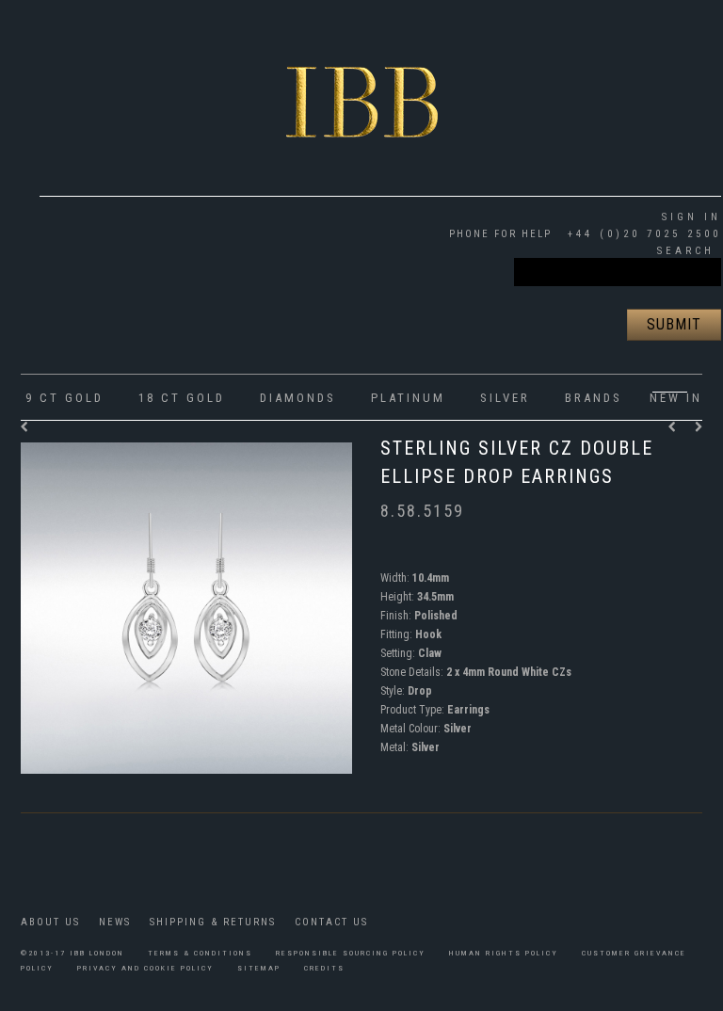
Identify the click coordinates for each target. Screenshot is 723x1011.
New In (676, 398)
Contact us (331, 922)
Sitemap (259, 968)
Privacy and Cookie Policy (145, 968)
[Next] (698, 427)
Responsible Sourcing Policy (351, 953)
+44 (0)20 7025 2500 (641, 234)
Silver (505, 398)
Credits (324, 968)
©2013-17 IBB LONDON (72, 953)
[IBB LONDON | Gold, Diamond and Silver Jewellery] (362, 88)
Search (686, 251)
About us (50, 922)
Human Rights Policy (503, 953)
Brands (593, 398)
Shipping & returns (213, 922)
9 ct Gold (64, 398)
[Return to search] (25, 427)
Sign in (691, 217)
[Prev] (676, 427)
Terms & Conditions (200, 953)
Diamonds (298, 398)
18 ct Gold (181, 398)
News (115, 922)
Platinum (408, 398)
